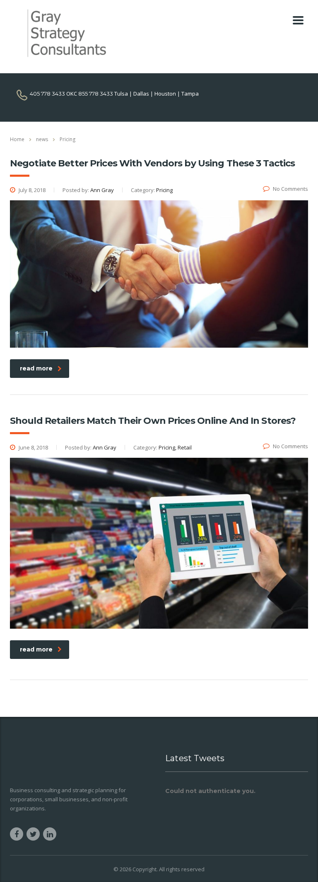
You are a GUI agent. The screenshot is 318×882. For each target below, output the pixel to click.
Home (17, 139)
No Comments (290, 188)
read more (36, 368)
